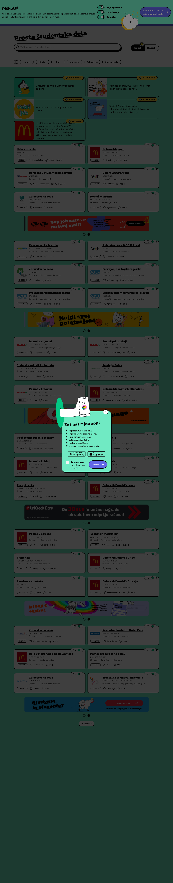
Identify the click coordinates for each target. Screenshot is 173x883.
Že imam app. (77, 461)
